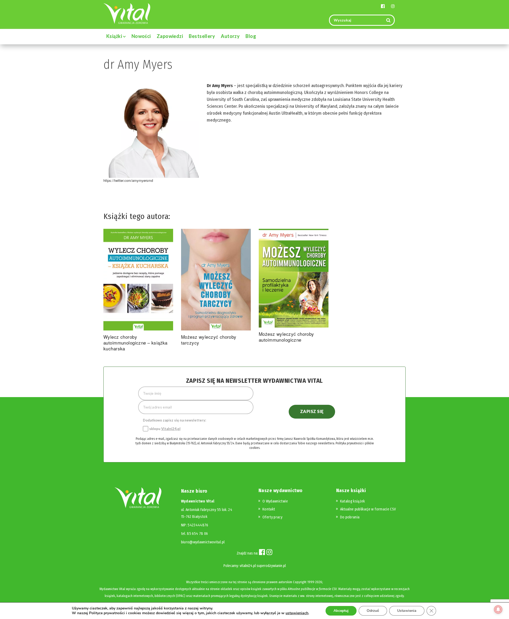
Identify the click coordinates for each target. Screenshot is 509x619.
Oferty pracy (272, 517)
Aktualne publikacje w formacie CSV (368, 509)
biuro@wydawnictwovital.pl (203, 542)
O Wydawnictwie (275, 501)
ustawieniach (297, 613)
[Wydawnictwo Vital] (127, 13)
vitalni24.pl (248, 566)
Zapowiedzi (170, 36)
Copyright (299, 582)
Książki (114, 36)
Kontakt (268, 509)
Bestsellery (202, 36)
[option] (138, 291)
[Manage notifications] (498, 609)
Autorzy (230, 36)
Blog (250, 36)
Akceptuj (341, 610)
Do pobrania (350, 517)
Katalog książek (352, 501)
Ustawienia (406, 610)
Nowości (141, 36)
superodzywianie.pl (271, 566)
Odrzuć (373, 610)
